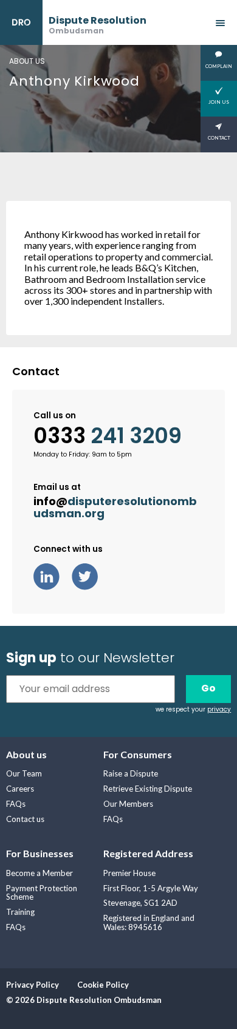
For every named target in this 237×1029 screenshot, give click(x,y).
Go (208, 688)
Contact (219, 138)
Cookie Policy (103, 985)
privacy (219, 709)
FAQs (16, 804)
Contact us (25, 819)
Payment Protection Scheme (41, 892)
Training (20, 912)
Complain (218, 66)
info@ (115, 507)
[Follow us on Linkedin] (52, 575)
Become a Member (39, 873)
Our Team (24, 773)
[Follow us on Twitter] (91, 575)
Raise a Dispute (130, 773)
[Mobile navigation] (220, 22)
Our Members (128, 804)
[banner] (73, 22)
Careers (20, 788)
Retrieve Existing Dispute (147, 788)
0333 (107, 436)
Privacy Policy (32, 985)
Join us (218, 102)
